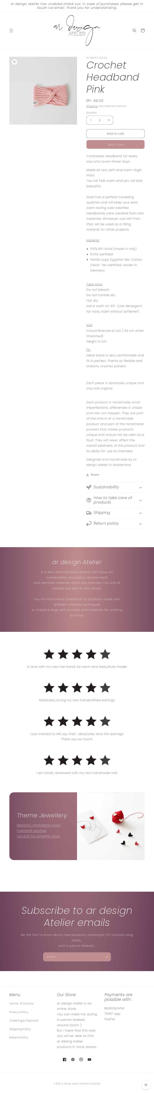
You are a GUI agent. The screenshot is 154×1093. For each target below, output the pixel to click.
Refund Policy (18, 1037)
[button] (11, 30)
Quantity (91, 112)
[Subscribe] (106, 956)
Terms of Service (21, 1003)
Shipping (91, 106)
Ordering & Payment (23, 1020)
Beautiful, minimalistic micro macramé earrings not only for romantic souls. (38, 830)
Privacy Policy (18, 1012)
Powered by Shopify (90, 1083)
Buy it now (115, 144)
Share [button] (95, 475)
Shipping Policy (20, 1029)
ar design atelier (70, 1083)
